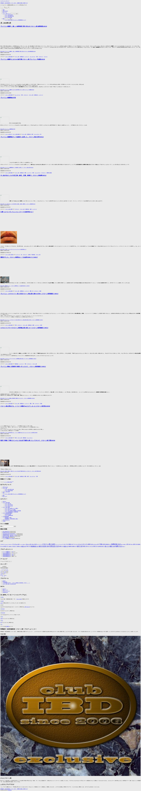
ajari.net (4, 580)
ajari (12, 551)
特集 (3, 18)
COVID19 (2, 544)
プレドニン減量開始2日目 (8, 97)
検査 (40, 291)
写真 (132, 544)
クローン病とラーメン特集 (10, 509)
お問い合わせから (6, 519)
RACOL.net (5, 581)
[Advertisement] (33, 36)
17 (4, 571)
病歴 (3, 9)
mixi (1, 622)
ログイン (4, 588)
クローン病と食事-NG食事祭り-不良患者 (13, 510)
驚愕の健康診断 (6, 537)
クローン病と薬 (8, 134)
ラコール (45, 56)
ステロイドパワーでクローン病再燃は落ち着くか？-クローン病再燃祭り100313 (24, 327)
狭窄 (32, 134)
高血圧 (123, 546)
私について (5, 12)
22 (2, 572)
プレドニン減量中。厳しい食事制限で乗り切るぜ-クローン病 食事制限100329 (23, 26)
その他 (4, 521)
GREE (1, 618)
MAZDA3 (10, 544)
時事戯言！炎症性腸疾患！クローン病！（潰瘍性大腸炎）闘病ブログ (14, 788)
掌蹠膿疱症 (35, 546)
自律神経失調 (101, 546)
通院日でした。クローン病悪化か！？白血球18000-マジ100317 (19, 257)
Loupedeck (6, 544)
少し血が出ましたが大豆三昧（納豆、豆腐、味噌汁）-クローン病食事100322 (23, 175)
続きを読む (18, 51)
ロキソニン (95, 544)
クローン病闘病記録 (9, 515)
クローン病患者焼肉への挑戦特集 (11, 511)
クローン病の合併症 (9, 14)
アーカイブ (2, 561)
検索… (1, 526)
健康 (124, 544)
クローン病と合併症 (9, 254)
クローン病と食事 (8, 209)
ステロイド (41, 56)
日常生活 (54, 546)
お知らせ (4, 501)
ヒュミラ (62, 544)
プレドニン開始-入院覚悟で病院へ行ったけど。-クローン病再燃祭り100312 (23, 366)
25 (5, 572)
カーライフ (39, 544)
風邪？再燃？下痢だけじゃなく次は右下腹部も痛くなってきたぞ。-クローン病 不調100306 (27, 440)
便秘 (122, 544)
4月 (4, 575)
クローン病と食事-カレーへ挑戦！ (11, 508)
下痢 (37, 56)
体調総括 (108, 544)
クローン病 (17, 56)
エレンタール (32, 56)
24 (4, 572)
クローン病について (7, 13)
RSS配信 (7, 626)
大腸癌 (10, 546)
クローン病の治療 (8, 17)
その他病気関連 (6, 516)
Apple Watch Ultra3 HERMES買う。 (9, 533)
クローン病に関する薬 (9, 16)
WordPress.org (5, 592)
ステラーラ (57, 544)
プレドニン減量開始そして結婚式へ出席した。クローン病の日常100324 (22, 137)
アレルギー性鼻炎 (23, 544)
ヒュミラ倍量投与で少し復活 (8, 538)
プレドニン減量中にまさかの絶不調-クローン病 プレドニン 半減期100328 (22, 59)
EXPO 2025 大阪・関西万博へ (8, 536)
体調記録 (22, 56)
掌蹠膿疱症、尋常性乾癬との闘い (11, 518)
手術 (28, 546)
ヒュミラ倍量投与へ (7, 551)
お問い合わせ (5, 11)
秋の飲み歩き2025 (6, 532)
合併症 (29, 254)
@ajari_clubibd (19, 599)
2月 (2, 575)
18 (5, 571)
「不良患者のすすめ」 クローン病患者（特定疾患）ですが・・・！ (16, 582)
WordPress (10, 790)
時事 (61, 546)
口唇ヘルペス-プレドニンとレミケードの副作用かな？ (17, 212)
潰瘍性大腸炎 (49, 172)
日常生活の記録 (8, 514)
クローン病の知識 (8, 56)
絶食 (95, 546)
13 (7, 570)
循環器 (19, 546)
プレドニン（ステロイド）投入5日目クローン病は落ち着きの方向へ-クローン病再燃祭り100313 (29, 293)
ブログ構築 (69, 544)
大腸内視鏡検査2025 (7, 555)
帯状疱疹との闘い (8, 517)
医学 (135, 544)
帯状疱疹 (33, 254)
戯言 (23, 546)
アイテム (15, 544)
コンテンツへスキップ (4, 0)
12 (6, 570)
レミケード (26, 56)
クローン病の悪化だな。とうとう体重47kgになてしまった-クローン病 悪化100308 (25, 406)
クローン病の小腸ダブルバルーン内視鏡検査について (15, 494)
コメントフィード (6, 591)
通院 (31, 291)
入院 (128, 544)
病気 (85, 546)
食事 (25, 172)
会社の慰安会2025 (6, 531)
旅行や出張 (44, 546)
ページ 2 (5, 482)
